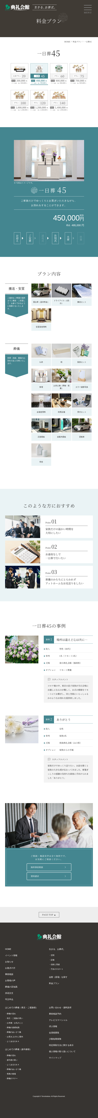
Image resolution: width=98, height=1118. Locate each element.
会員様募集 (54, 1033)
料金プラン (77, 41)
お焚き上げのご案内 (15, 1037)
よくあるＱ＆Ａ (13, 1041)
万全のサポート (57, 969)
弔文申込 (9, 999)
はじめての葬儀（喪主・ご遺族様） (21, 1007)
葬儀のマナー (12, 1078)
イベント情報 (11, 955)
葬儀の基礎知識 (13, 1027)
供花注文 (9, 993)
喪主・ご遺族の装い (15, 1018)
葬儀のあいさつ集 (14, 1032)
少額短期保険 (55, 1039)
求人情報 (53, 1026)
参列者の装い (12, 1060)
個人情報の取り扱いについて (62, 1051)
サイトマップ (55, 1058)
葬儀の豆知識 (11, 987)
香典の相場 (11, 1074)
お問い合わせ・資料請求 (60, 1007)
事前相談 (9, 974)
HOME (67, 41)
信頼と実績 (55, 964)
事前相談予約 (55, 1014)
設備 (52, 960)
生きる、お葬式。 (57, 949)
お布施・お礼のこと (15, 1023)
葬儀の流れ (11, 1014)
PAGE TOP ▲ (49, 914)
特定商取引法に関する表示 (61, 1045)
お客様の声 (10, 980)
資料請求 (49, 876)
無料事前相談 (49, 867)
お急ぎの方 (10, 968)
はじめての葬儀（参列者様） (18, 1049)
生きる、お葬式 (14, 43)
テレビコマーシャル (58, 1020)
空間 (52, 955)
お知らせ (9, 962)
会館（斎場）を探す (58, 977)
